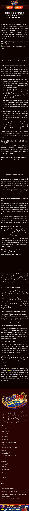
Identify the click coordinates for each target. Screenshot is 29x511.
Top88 (2, 412)
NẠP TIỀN (5, 436)
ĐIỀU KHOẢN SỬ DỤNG (9, 442)
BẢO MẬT (5, 445)
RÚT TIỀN (5, 439)
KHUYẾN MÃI (6, 453)
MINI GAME (5, 475)
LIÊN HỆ (4, 450)
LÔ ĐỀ (4, 472)
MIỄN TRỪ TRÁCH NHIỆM (9, 447)
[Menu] (2, 3)
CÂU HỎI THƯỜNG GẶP (9, 456)
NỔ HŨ (4, 466)
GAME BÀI (5, 464)
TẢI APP (4, 428)
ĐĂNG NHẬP (6, 431)
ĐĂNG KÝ (5, 434)
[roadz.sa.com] (14, 2)
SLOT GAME (5, 469)
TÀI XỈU (4, 477)
